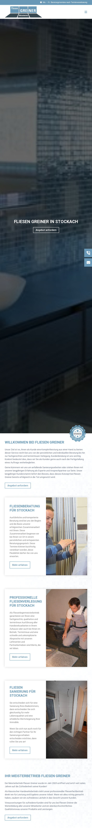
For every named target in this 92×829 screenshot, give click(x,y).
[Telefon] (88, 253)
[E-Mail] (88, 262)
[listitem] (46, 534)
